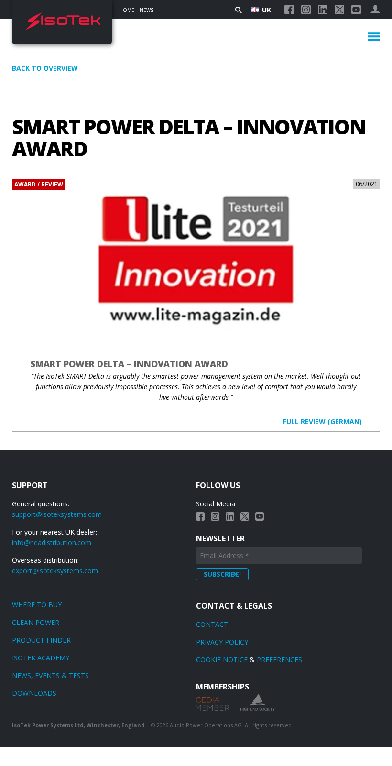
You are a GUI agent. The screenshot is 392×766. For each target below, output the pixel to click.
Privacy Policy (222, 641)
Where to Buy (37, 604)
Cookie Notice (222, 659)
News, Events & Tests (50, 675)
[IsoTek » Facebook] (289, 9)
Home (126, 10)
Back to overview (45, 68)
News (146, 10)
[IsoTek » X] (339, 9)
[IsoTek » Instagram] (306, 9)
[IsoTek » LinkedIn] (322, 9)
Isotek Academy (40, 657)
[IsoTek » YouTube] (356, 9)
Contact (212, 624)
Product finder (41, 640)
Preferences (279, 659)
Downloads (34, 693)
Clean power (35, 622)
